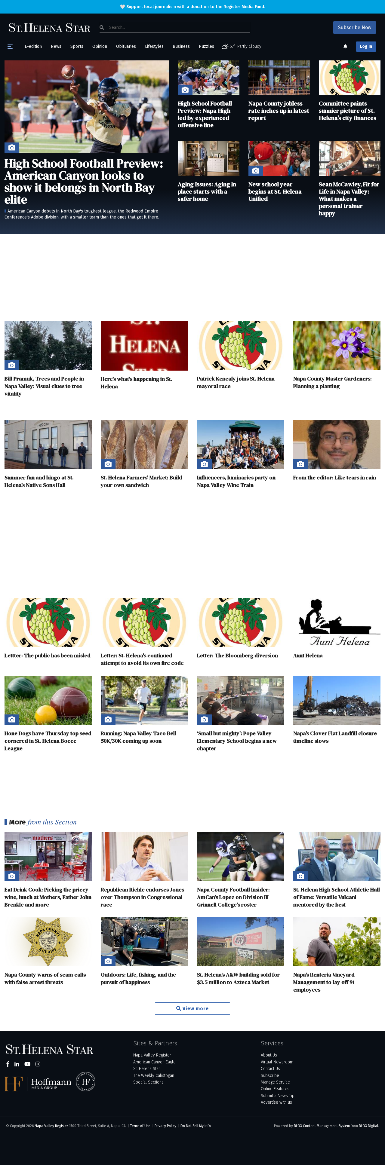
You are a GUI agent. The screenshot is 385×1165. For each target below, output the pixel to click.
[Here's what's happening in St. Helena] (144, 346)
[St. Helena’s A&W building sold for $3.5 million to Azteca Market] (240, 941)
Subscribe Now (354, 27)
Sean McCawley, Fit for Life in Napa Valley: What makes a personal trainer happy (349, 198)
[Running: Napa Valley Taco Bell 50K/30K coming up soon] (144, 700)
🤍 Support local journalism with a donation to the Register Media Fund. (192, 6)
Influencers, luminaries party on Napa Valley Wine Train (236, 481)
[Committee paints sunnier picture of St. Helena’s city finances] (349, 77)
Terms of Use (140, 1126)
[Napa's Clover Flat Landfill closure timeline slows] (336, 700)
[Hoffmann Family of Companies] (85, 1081)
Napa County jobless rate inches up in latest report (278, 110)
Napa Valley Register (51, 1126)
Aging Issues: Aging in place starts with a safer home (207, 191)
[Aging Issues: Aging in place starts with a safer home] (208, 158)
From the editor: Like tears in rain (334, 477)
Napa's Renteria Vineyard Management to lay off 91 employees (324, 982)
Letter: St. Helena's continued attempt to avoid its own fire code (142, 659)
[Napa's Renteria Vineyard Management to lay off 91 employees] (336, 941)
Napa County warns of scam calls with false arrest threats (45, 978)
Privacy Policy (165, 1126)
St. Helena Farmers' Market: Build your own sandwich (141, 481)
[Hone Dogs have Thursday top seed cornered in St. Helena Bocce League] (48, 700)
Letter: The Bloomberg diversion (237, 655)
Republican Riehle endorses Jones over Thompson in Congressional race (142, 897)
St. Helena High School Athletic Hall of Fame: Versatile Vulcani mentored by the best (336, 897)
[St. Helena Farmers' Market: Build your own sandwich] (144, 444)
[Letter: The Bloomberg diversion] (240, 622)
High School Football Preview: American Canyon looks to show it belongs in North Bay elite (84, 181)
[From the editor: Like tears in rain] (336, 444)
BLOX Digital (368, 1126)
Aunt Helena (308, 655)
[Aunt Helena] (336, 622)
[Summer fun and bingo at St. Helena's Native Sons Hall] (48, 444)
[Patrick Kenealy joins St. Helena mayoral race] (240, 345)
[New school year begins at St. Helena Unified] (279, 158)
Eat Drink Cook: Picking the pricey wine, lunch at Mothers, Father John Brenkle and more (48, 897)
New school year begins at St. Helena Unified (275, 191)
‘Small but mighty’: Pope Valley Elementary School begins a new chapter (237, 740)
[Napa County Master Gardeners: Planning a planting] (336, 345)
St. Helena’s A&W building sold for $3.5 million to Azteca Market (238, 978)
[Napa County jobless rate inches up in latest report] (279, 77)
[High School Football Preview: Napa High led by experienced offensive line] (208, 77)
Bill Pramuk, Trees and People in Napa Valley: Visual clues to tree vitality (44, 386)
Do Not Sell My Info (195, 1126)
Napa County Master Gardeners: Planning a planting (332, 382)
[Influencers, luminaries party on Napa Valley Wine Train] (240, 444)
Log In (366, 46)
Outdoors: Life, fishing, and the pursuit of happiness (138, 978)
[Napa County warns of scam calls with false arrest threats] (48, 941)
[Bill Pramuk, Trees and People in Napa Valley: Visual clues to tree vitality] (48, 345)
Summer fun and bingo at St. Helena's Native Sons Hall (39, 481)
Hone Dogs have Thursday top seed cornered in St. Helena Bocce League (48, 740)
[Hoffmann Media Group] (41, 1084)
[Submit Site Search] (102, 27)
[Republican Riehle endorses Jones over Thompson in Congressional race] (144, 856)
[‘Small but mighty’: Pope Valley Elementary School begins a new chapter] (240, 700)
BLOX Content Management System (322, 1126)
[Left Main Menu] (10, 46)
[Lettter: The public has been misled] (48, 622)
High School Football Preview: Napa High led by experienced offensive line (205, 114)
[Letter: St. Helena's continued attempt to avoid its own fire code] (144, 622)
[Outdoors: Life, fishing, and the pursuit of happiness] (144, 941)
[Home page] (49, 27)
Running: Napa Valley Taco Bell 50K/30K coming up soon (138, 737)
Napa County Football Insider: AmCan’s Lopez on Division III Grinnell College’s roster (233, 897)
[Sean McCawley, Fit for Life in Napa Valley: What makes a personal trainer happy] (349, 158)
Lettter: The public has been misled (48, 655)
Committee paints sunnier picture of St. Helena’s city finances (347, 110)
